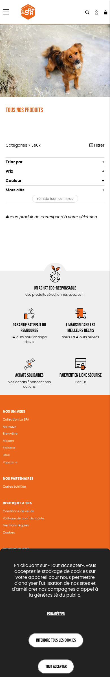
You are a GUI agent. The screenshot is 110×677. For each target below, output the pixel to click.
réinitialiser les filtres (55, 199)
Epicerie (9, 447)
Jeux (6, 455)
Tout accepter (56, 666)
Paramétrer (56, 613)
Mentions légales (16, 525)
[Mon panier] (105, 12)
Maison (8, 440)
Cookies (9, 532)
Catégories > (23, 145)
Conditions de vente (18, 511)
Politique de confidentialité (23, 518)
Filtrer (98, 145)
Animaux (9, 426)
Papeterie (10, 462)
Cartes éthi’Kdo (14, 486)
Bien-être (10, 433)
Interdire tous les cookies (56, 640)
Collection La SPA (16, 419)
